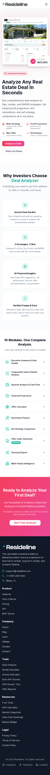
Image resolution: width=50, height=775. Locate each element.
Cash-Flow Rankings (12, 717)
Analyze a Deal (13, 143)
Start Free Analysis (25, 522)
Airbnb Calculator (11, 674)
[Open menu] (46, 4)
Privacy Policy (9, 735)
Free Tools (7, 702)
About (5, 627)
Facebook (28, 764)
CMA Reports (9, 689)
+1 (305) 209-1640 (15, 576)
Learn (5, 636)
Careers (6, 651)
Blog (4, 632)
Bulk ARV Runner (11, 679)
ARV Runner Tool (11, 684)
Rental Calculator (11, 669)
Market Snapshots (11, 712)
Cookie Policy (9, 745)
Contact (6, 646)
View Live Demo (13, 151)
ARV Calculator (10, 707)
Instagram (11, 764)
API (4, 608)
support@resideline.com (18, 571)
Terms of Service (11, 740)
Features (6, 594)
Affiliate (6, 641)
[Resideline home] (14, 4)
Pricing (5, 604)
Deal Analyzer (9, 665)
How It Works (9, 599)
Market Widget (9, 722)
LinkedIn (43, 764)
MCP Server (8, 613)
